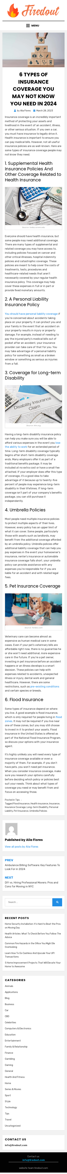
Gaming (9, 1065)
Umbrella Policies (38, 811)
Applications (11, 992)
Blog (7, 998)
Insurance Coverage (15, 807)
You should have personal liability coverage (31, 313)
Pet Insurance (21, 811)
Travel (8, 1119)
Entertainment (13, 1040)
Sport (8, 1095)
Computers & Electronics (18, 1028)
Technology (11, 1107)
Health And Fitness (15, 1077)
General (9, 1071)
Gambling (10, 1059)
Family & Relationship (16, 1046)
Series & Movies (13, 1089)
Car (6, 1010)
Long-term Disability (37, 807)
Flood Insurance (21, 803)
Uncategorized (12, 1125)
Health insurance (39, 803)
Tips (17, 800)
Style (8, 1101)
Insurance (54, 803)
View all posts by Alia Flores (21, 846)
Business (9, 1004)
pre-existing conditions (44, 686)
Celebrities (10, 1022)
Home (8, 1083)
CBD (7, 1016)
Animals (9, 986)
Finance (9, 1053)
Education (10, 1034)
